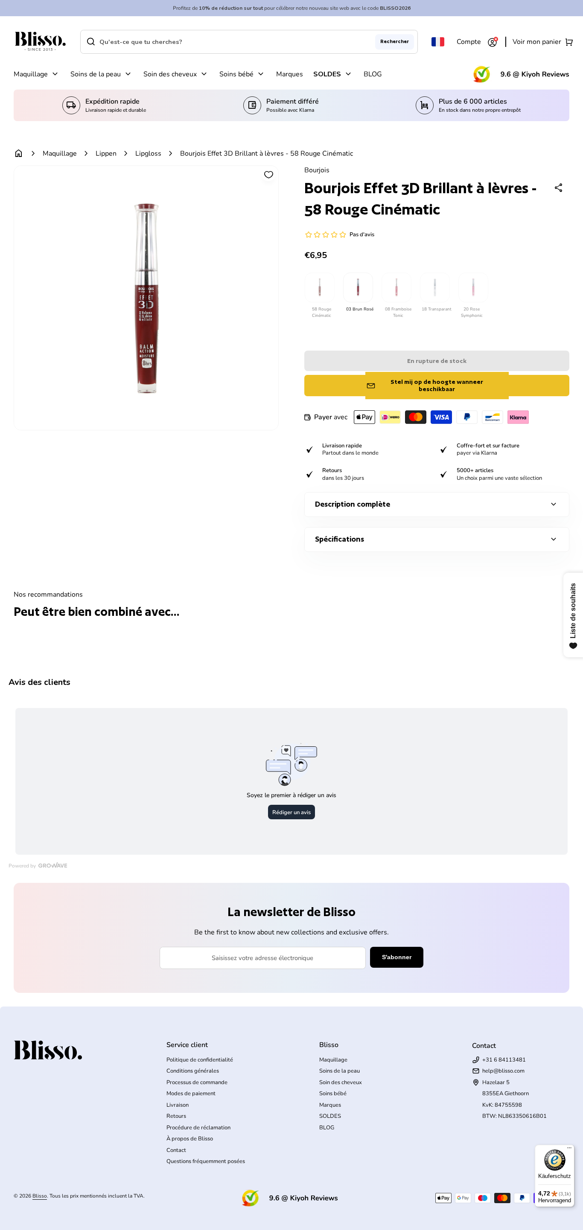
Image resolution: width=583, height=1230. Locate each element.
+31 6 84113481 (504, 1060)
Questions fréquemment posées (205, 1161)
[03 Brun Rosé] (358, 287)
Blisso (39, 1195)
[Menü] (569, 1150)
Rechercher (394, 41)
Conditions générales (192, 1071)
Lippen (106, 153)
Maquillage (31, 74)
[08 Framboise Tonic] (396, 287)
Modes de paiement (191, 1093)
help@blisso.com (503, 1071)
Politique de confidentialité (199, 1060)
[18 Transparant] (434, 287)
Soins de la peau (95, 74)
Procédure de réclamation (198, 1127)
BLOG (373, 74)
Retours (176, 1116)
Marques (289, 74)
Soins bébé (236, 74)
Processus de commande (196, 1082)
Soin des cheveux (170, 74)
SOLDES (327, 74)
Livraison (177, 1105)
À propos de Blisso (189, 1139)
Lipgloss (148, 153)
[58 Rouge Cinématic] (319, 287)
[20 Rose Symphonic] (473, 287)
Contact (176, 1150)
